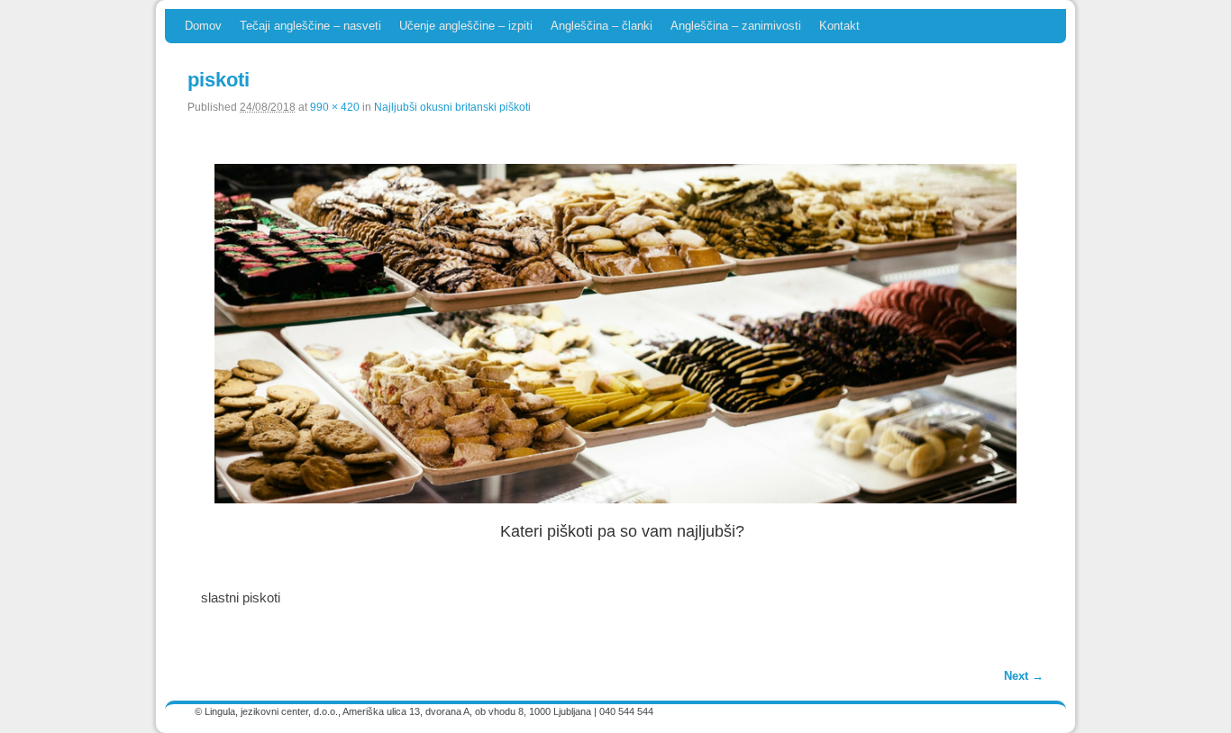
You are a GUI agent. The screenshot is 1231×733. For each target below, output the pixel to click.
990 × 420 (335, 107)
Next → (1024, 676)
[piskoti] (615, 334)
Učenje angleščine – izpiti (466, 25)
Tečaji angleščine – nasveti (310, 25)
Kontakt (839, 25)
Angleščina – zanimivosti (735, 25)
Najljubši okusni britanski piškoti (452, 107)
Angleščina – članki (601, 25)
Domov (203, 25)
